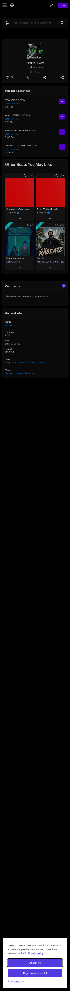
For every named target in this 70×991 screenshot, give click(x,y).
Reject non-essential (35, 973)
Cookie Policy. (36, 953)
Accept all (35, 963)
